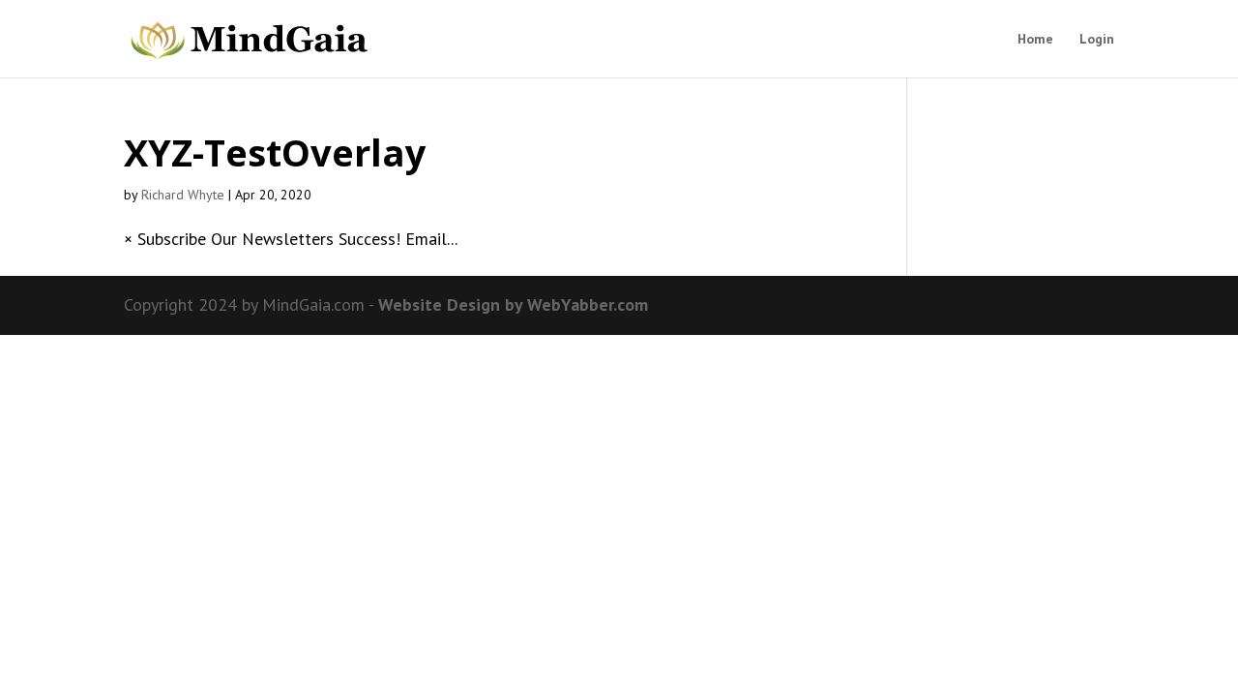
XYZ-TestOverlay (275, 152)
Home (1035, 39)
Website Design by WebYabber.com (513, 304)
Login (1096, 39)
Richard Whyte (182, 194)
